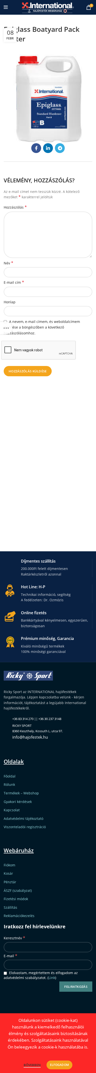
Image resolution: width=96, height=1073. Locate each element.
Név (8, 263)
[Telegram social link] (60, 148)
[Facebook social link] (36, 148)
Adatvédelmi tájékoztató (23, 818)
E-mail (10, 955)
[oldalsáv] (6, 328)
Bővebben (32, 1065)
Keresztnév (14, 938)
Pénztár (10, 882)
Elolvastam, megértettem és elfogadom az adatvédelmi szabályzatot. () (41, 975)
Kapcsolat (12, 810)
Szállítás (10, 907)
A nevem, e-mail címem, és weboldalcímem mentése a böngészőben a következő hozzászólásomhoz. (42, 327)
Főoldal (10, 776)
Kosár (8, 873)
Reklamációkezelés (19, 915)
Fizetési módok (16, 898)
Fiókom (9, 865)
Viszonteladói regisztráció (25, 827)
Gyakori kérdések (18, 801)
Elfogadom (59, 1065)
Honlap (10, 302)
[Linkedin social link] (48, 148)
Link (51, 977)
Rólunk (9, 784)
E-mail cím (14, 282)
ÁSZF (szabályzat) (18, 890)
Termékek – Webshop (21, 793)
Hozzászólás (15, 207)
